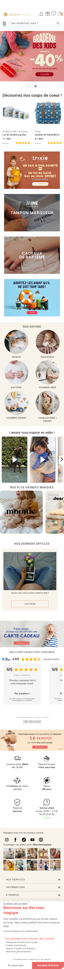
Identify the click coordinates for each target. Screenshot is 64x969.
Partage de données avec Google (22, 942)
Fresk (38, 131)
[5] (23, 143)
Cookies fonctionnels (16, 945)
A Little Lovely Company (15, 131)
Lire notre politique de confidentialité (20, 931)
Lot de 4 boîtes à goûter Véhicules (19, 134)
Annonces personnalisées (18, 951)
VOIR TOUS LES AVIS (32, 721)
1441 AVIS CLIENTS (51, 659)
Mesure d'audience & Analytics (20, 948)
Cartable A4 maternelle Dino (48, 134)
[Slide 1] (28, 86)
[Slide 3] (42, 86)
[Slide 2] (35, 86)
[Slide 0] (21, 86)
